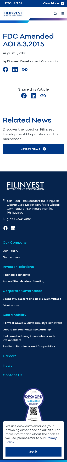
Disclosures (11, 305)
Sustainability (14, 315)
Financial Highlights (16, 274)
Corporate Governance (22, 291)
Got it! (33, 451)
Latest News (30, 149)
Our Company (15, 242)
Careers (9, 356)
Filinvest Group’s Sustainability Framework (32, 322)
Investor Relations (18, 267)
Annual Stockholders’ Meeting (23, 281)
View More (51, 3)
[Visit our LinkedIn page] (33, 95)
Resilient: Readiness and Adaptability (29, 346)
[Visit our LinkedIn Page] (15, 69)
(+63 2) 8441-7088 (19, 219)
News (7, 365)
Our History (10, 250)
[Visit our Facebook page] (5, 69)
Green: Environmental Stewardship (27, 329)
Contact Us (13, 375)
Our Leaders (11, 257)
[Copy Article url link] (24, 69)
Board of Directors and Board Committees (32, 298)
